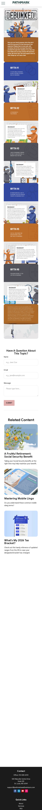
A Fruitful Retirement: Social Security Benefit (18, 455)
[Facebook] (15, 790)
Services (21, 806)
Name (6, 357)
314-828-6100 (23, 775)
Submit (9, 403)
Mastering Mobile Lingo (19, 498)
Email (6, 370)
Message (7, 383)
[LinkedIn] (18, 790)
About (21, 804)
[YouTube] (22, 790)
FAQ (21, 809)
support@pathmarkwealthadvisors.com (21, 787)
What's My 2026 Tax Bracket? (16, 542)
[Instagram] (26, 790)
